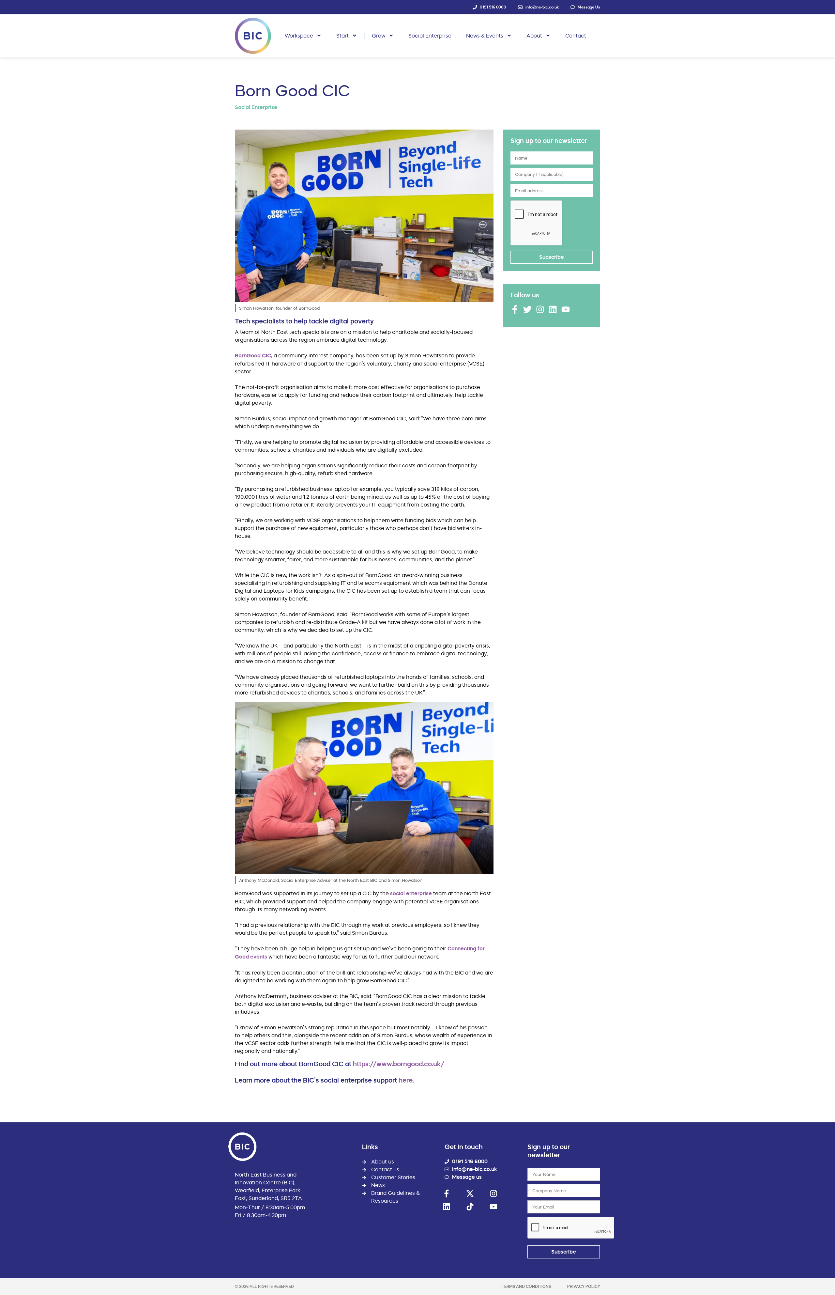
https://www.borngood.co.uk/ (398, 1064)
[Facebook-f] (514, 309)
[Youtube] (565, 309)
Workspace (299, 35)
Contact (575, 35)
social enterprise (411, 893)
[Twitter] (527, 309)
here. (406, 1080)
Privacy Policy (583, 1286)
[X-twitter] (470, 1193)
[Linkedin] (553, 309)
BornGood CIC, (254, 355)
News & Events (484, 35)
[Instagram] (540, 309)
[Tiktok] (470, 1206)
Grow (378, 35)
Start (342, 35)
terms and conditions (526, 1286)
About (534, 35)
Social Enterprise (429, 35)
